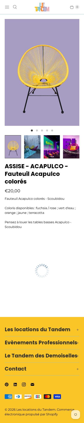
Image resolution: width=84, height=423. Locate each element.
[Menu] (7, 7)
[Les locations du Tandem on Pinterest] (9, 384)
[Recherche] (15, 7)
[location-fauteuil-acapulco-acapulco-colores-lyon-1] (42, 72)
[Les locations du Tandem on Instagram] (26, 384)
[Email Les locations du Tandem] (34, 384)
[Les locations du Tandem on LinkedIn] (17, 384)
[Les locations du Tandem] (42, 7)
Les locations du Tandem (35, 409)
